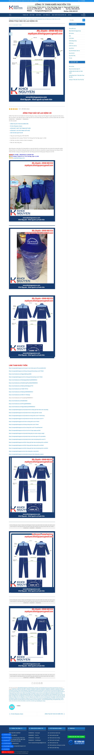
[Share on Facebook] (32, 683)
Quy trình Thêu (53, 19)
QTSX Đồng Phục (24, 19)
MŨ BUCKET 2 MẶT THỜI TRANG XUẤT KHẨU (20, 128)
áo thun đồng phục (24, 690)
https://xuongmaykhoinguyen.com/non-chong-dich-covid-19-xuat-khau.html (25, 427)
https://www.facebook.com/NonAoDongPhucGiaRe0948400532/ (23, 383)
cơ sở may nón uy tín (47, 691)
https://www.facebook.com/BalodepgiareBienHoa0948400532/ (23, 380)
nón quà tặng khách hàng (46, 698)
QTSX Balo (71, 38)
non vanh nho (27, 700)
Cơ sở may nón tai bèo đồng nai (26, 691)
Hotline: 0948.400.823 (8, 752)
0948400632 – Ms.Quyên (34, 737)
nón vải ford (18, 700)
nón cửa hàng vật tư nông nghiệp (49, 696)
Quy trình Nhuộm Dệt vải (39, 19)
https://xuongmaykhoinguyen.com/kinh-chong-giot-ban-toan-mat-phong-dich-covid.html (28, 442)
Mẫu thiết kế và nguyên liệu (59, 14)
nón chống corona (15, 696)
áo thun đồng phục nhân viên (33, 690)
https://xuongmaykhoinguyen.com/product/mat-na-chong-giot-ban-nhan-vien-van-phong (28, 409)
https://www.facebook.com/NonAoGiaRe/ (18, 400)
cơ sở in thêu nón (47, 690)
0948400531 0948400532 (45, 689)
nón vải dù (14, 700)
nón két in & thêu (62, 696)
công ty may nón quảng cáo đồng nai (58, 691)
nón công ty (36, 696)
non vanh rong (33, 700)
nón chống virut (30, 696)
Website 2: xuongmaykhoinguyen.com (17, 746)
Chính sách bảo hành (53, 735)
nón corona (40, 696)
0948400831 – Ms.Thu (33, 735)
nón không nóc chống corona (14, 698)
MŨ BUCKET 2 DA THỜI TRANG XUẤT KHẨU (20, 130)
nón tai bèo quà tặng (29, 699)
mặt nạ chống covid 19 (38, 694)
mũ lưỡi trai (45, 695)
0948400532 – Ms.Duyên (34, 732)
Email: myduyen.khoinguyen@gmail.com (37, 742)
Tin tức (58, 19)
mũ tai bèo (50, 695)
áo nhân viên (11, 690)
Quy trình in (30, 19)
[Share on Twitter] (35, 683)
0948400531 (28, 689)
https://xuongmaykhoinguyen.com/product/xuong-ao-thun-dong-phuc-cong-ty (26, 454)
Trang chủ (25, 14)
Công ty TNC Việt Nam (23, 753)
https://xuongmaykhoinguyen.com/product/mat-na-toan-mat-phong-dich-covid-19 (27, 439)
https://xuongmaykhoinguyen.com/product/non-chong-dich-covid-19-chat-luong (27, 415)
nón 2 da (53, 695)
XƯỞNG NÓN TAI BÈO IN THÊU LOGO (76, 72)
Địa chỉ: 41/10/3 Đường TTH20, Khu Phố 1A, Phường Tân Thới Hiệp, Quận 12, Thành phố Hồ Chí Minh (17, 739)
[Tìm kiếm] (10, 15)
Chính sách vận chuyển (54, 740)
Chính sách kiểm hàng (54, 747)
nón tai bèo (53, 698)
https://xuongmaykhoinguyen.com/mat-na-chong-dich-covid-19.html (24, 421)
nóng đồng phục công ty (40, 700)
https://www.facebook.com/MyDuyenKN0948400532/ (21, 391)
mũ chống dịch (21, 695)
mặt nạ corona (60, 694)
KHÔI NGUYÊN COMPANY (14, 732)
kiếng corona (31, 694)
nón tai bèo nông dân (13, 699)
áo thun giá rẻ (41, 690)
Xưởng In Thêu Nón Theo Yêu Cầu (76, 79)
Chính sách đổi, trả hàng (54, 737)
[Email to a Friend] (37, 683)
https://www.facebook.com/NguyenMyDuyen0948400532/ (22, 406)
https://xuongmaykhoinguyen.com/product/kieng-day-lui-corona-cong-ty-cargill (26, 433)
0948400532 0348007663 (59, 689)
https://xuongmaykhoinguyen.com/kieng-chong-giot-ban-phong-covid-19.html (26, 371)
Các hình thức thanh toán (54, 732)
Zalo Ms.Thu (7, 740)
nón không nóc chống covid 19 (25, 698)
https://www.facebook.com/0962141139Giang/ (19, 394)
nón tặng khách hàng (56, 699)
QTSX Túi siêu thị (73, 45)
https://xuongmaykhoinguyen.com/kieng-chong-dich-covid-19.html (24, 424)
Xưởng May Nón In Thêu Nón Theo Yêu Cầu (76, 76)
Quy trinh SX (47, 19)
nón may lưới (39, 698)
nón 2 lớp (57, 695)
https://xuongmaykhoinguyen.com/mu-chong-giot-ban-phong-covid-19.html (25, 377)
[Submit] (83, 20)
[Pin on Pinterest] (39, 683)
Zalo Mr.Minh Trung (8, 746)
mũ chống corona (15, 695)
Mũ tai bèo (71, 33)
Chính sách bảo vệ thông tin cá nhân (57, 745)
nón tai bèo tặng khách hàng (47, 699)
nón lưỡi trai (34, 698)
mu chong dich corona (28, 695)
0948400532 (52, 689)
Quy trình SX (46, 14)
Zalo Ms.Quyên (7, 743)
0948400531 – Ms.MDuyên (34, 740)
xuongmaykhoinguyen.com (19, 158)
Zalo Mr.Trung (7, 734)
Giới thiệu (32, 14)
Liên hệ (69, 14)
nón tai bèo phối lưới (21, 699)
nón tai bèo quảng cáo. (37, 699)
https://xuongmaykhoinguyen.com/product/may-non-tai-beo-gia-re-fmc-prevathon (27, 436)
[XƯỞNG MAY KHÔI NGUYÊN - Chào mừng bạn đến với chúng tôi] (16, 7)
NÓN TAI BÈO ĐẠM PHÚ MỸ (16, 132)
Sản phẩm (38, 14)
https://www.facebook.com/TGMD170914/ (18, 389)
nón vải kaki (23, 700)
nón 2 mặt (61, 695)
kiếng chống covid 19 (16, 694)
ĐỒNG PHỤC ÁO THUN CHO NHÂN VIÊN (19, 123)
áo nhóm (15, 690)
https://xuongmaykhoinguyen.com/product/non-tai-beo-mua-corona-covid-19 (26, 418)
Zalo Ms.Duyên (7, 737)
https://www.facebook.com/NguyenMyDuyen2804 (20, 374)
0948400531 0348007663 (35, 689)
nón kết (57, 696)
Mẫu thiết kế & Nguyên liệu (14, 19)
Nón (70, 35)
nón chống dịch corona (23, 696)
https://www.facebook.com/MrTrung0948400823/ (20, 403)
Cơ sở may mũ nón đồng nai (56, 690)
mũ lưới (41, 695)
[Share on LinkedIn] (42, 683)
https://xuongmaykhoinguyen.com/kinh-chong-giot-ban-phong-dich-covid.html (26, 445)
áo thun (19, 690)
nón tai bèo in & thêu (59, 698)
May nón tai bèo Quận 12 (74, 69)
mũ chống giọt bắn (36, 695)
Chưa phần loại (72, 28)
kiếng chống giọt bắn (24, 694)
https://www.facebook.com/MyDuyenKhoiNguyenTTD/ (21, 385)
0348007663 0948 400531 (21, 689)
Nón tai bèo (71, 66)
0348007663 (14, 689)
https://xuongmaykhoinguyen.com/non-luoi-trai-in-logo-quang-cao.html (24, 430)
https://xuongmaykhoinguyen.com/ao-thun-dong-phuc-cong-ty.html (24, 451)
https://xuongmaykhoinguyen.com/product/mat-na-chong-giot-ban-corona (25, 412)
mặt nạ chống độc (45, 694)
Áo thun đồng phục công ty (16, 126)
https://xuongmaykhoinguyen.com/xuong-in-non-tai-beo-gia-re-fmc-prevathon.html (27, 368)
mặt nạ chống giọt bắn (53, 694)
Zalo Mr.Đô (6, 749)
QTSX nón (71, 43)
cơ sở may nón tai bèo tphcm (37, 691)
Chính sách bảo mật (53, 742)
